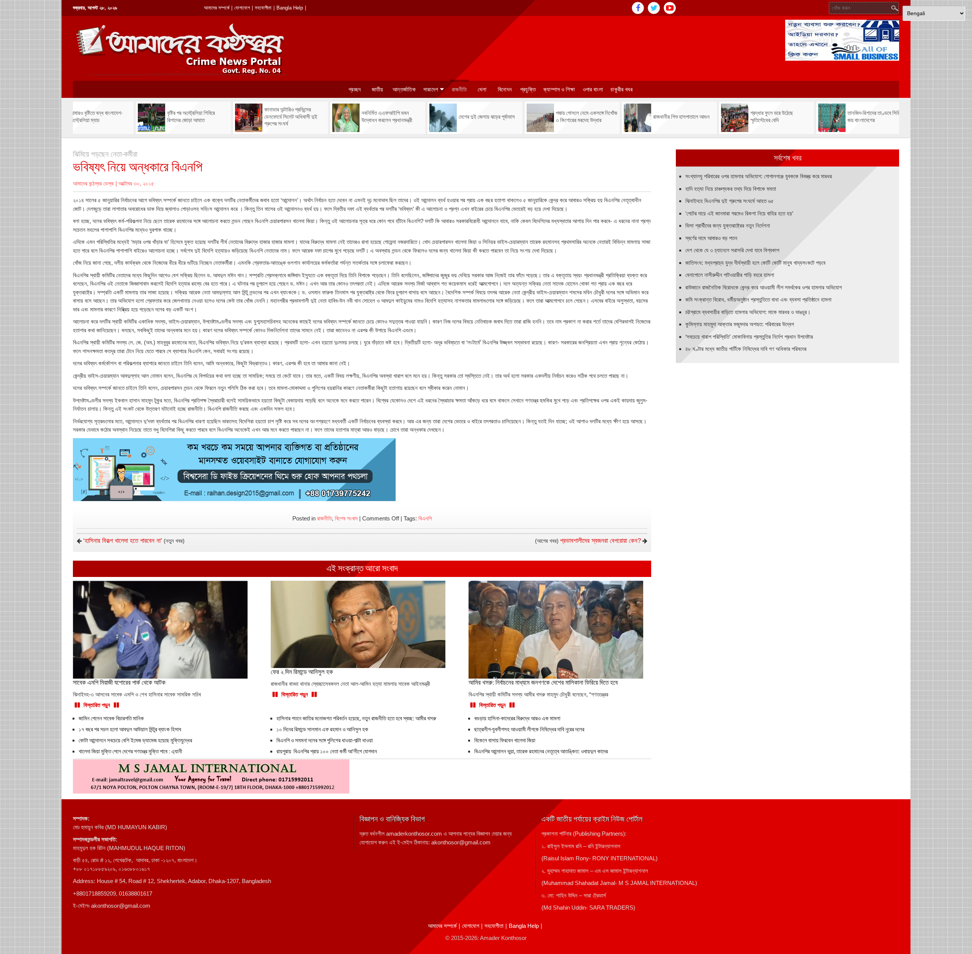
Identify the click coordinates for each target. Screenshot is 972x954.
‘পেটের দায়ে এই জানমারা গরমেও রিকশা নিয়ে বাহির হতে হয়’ (739, 213)
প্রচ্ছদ (355, 89)
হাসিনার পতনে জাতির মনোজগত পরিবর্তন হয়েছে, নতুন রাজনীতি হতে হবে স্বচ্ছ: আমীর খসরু (356, 718)
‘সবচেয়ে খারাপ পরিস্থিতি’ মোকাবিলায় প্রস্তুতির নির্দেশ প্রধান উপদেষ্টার (749, 336)
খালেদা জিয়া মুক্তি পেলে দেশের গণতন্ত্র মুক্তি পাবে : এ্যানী (130, 751)
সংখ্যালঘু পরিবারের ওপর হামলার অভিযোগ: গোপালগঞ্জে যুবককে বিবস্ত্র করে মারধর (758, 176)
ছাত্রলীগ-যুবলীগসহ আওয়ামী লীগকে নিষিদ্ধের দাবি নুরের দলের (529, 729)
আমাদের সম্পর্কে (216, 8)
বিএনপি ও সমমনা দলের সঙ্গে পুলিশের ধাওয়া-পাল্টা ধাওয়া (324, 740)
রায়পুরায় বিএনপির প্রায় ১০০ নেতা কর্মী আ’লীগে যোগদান (326, 751)
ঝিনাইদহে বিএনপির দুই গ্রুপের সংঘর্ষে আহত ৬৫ (729, 201)
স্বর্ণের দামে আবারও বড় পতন (711, 238)
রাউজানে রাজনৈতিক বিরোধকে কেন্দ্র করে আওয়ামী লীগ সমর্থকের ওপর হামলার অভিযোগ (763, 287)
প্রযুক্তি (528, 89)
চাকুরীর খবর (621, 89)
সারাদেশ (430, 89)
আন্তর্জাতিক (404, 89)
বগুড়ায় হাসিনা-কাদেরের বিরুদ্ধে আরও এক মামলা (517, 718)
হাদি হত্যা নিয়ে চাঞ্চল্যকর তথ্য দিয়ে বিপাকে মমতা (730, 188)
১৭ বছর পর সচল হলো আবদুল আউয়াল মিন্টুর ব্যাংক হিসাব (130, 729)
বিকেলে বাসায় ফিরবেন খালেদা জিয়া (504, 740)
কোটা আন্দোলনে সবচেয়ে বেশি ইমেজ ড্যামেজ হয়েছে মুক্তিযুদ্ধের (135, 740)
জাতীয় (377, 89)
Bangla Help (289, 8)
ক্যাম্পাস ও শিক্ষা (559, 89)
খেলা (482, 89)
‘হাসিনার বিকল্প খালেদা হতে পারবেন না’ (122, 540)
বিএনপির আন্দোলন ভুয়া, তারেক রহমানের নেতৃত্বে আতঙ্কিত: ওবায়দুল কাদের (541, 751)
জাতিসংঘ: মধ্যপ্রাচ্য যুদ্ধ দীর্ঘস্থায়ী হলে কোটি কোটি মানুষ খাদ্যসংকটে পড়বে (755, 262)
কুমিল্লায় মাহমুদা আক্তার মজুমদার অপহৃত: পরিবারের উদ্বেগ (739, 324)
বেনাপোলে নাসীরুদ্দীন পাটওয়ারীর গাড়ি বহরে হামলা (729, 275)
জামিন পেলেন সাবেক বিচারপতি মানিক (111, 718)
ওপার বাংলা (593, 89)
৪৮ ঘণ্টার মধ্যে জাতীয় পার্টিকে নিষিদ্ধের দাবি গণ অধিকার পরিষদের (745, 349)
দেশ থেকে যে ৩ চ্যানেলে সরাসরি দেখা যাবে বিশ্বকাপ (732, 250)
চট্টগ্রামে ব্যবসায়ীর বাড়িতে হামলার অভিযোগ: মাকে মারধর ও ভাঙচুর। (748, 312)
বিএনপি (425, 518)
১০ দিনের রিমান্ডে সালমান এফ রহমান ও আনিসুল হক (322, 729)
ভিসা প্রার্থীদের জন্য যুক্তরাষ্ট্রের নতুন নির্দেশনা (727, 225)
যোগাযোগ (242, 8)
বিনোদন (505, 89)
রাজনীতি (459, 89)
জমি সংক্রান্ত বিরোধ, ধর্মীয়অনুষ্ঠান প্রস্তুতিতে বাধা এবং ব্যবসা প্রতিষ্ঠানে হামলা (758, 299)
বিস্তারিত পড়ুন (97, 705)
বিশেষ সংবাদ (346, 518)
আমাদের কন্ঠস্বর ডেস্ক (93, 183)
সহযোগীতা (263, 8)
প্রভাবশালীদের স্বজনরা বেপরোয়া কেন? (600, 540)
